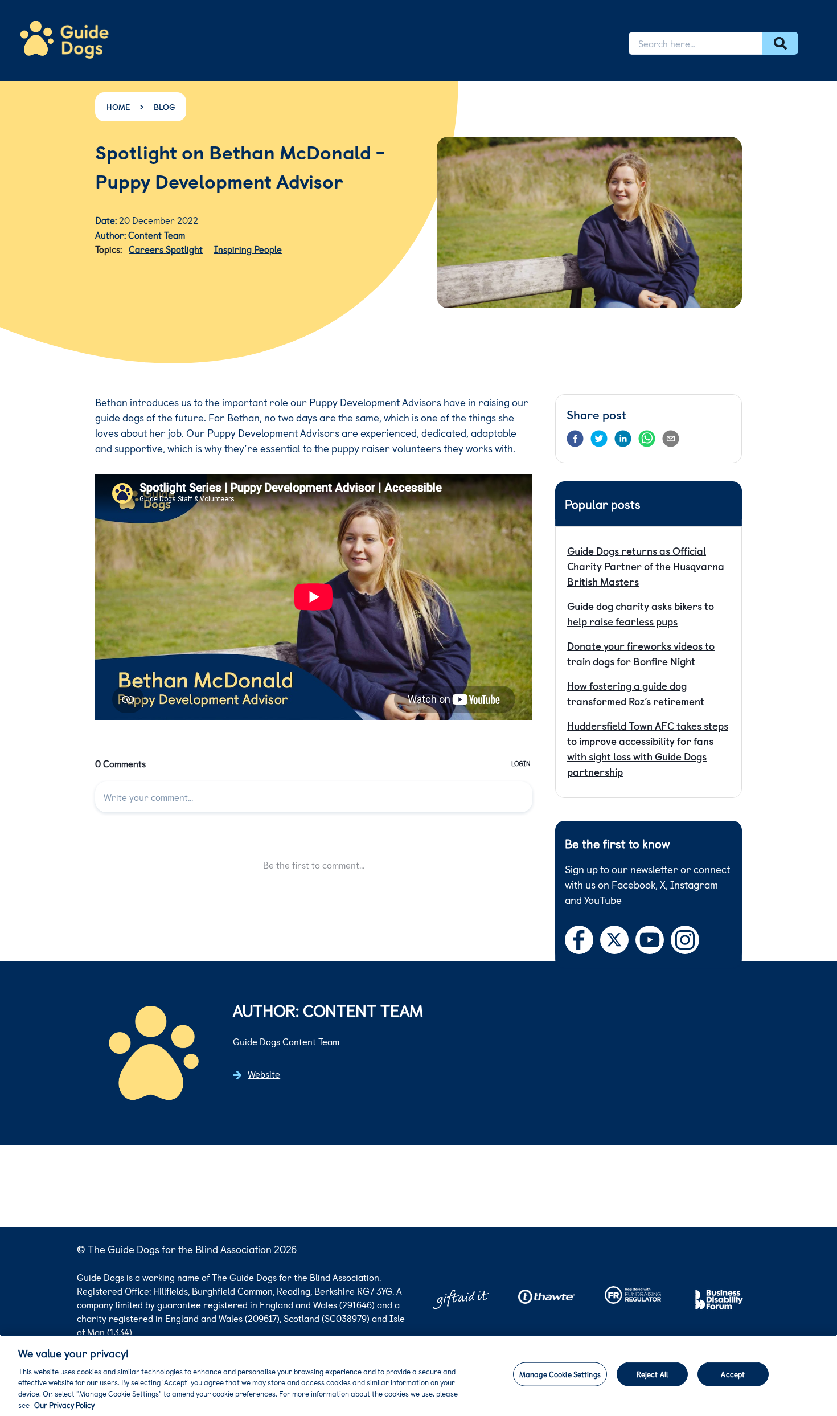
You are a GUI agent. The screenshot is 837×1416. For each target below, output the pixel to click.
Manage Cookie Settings (560, 1374)
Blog (164, 107)
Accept (733, 1374)
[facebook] (575, 438)
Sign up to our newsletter (621, 869)
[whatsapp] (646, 438)
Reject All (652, 1374)
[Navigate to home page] (64, 39)
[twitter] (599, 438)
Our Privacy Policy (64, 1404)
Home (118, 107)
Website (264, 1074)
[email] (670, 438)
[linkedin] (622, 438)
